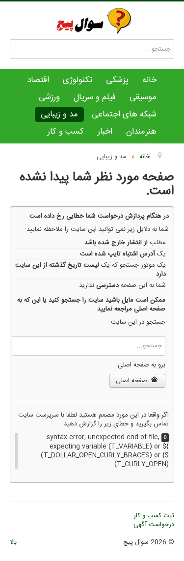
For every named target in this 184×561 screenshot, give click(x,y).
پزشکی (117, 80)
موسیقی (143, 97)
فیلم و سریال (95, 97)
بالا (13, 542)
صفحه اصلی (132, 380)
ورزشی (49, 97)
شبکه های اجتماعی (124, 114)
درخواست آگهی (153, 524)
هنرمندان (141, 132)
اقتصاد (38, 80)
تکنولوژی (77, 80)
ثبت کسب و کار (153, 515)
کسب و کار (66, 132)
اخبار (105, 132)
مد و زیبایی (59, 114)
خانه (149, 80)
